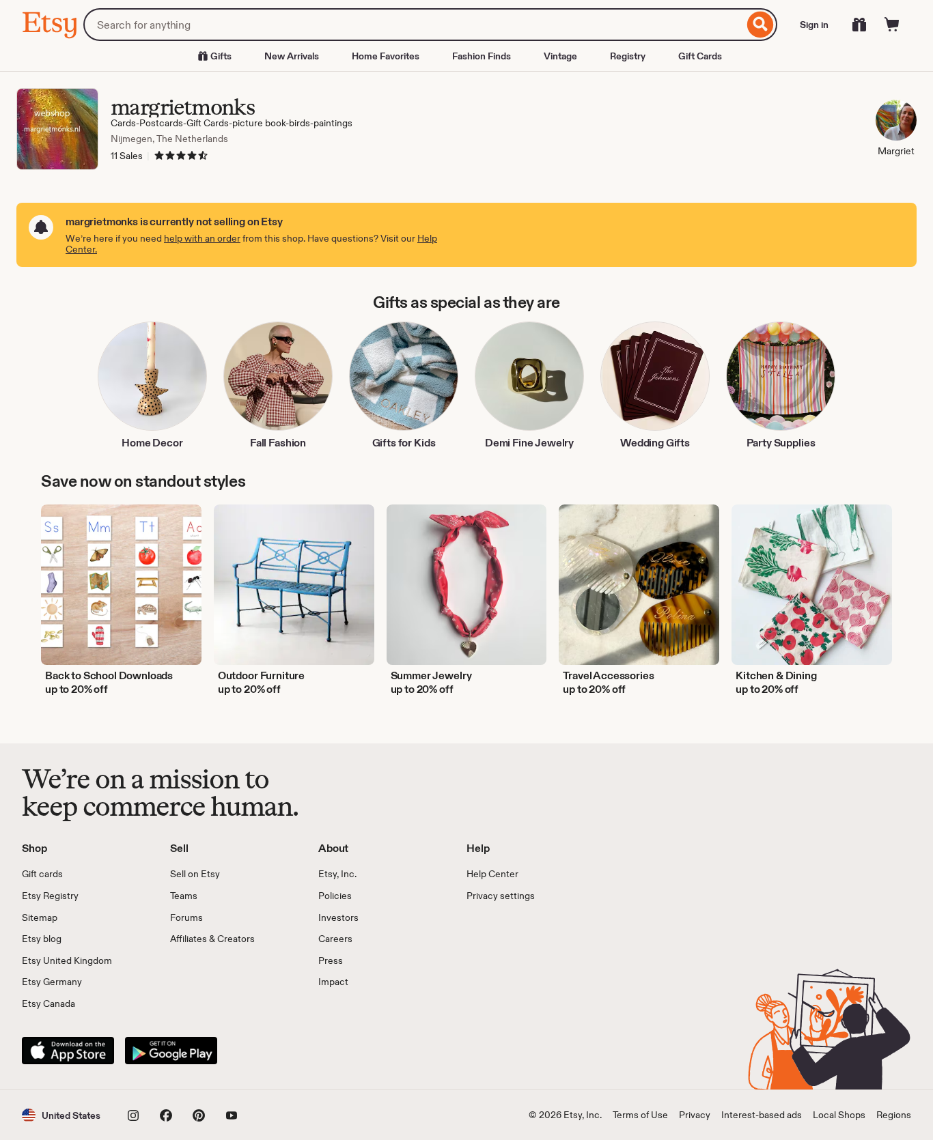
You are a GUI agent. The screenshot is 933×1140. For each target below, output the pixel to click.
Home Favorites (385, 56)
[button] (61, 1115)
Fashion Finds (481, 56)
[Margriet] (896, 122)
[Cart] (892, 24)
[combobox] (413, 24)
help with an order (202, 238)
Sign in (814, 24)
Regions (893, 1114)
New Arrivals (291, 56)
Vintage (560, 56)
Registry (627, 56)
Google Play (171, 1050)
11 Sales (127, 155)
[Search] (760, 24)
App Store (68, 1050)
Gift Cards (700, 56)
